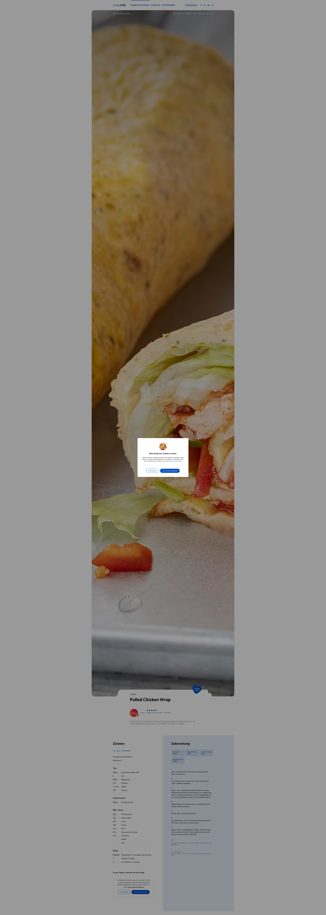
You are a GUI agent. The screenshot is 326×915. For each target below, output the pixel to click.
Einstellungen (152, 471)
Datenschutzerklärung (176, 461)
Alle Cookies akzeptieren (170, 471)
